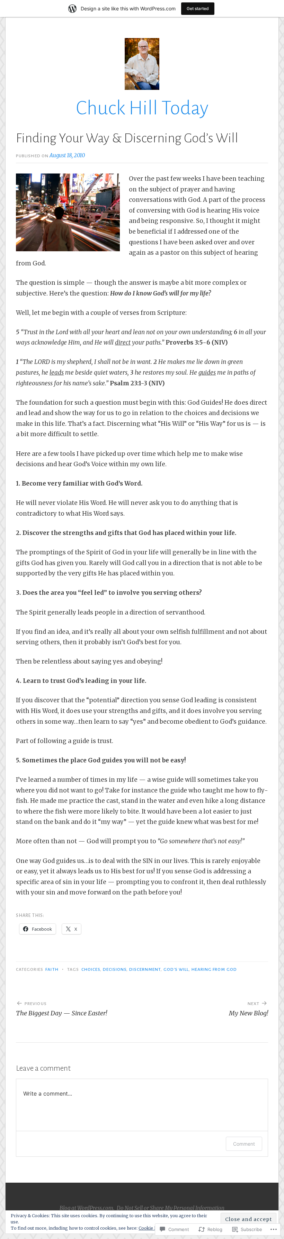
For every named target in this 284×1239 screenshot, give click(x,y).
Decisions (115, 969)
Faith (51, 969)
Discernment (145, 969)
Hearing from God (214, 969)
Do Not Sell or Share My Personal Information (170, 1208)
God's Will (176, 969)
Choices (90, 969)
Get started (198, 8)
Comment (244, 1144)
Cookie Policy (153, 1228)
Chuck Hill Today (142, 108)
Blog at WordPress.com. (87, 1208)
